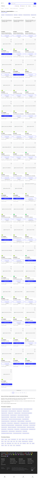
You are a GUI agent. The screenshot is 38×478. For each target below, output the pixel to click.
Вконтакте (2, 464)
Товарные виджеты (30, 460)
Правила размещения (22, 463)
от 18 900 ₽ (15, 360)
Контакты (2, 461)
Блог (2, 463)
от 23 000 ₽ (27, 257)
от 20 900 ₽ (15, 339)
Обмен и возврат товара (13, 461)
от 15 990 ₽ (3, 319)
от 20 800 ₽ (27, 319)
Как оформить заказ (13, 463)
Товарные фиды (30, 463)
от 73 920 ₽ (3, 236)
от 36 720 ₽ (3, 50)
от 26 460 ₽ (15, 195)
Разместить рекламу (22, 461)
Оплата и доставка (12, 460)
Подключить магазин (22, 460)
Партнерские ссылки (31, 461)
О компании (3, 460)
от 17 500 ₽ (3, 381)
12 (22, 392)
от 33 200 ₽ (3, 112)
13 (24, 392)
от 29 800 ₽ (15, 71)
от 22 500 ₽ (3, 277)
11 (20, 392)
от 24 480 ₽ (27, 277)
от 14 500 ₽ (27, 360)
